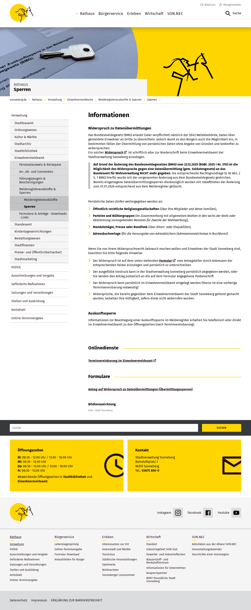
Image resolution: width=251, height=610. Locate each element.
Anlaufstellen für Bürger (70, 559)
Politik (16, 267)
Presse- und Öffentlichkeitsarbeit (38, 252)
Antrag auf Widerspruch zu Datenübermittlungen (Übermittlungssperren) (140, 389)
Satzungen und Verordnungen (32, 293)
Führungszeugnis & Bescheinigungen (32, 180)
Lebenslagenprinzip (67, 544)
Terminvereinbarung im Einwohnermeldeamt (120, 361)
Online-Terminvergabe (27, 318)
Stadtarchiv (23, 144)
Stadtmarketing (26, 259)
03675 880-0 (150, 470)
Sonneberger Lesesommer (118, 575)
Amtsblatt (18, 310)
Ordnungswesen (26, 130)
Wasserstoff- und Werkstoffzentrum (157, 561)
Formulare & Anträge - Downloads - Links (43, 215)
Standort (151, 544)
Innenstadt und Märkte (116, 549)
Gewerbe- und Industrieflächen (165, 554)
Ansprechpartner (156, 573)
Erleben (134, 13)
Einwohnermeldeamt (80, 99)
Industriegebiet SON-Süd (161, 549)
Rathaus (87, 13)
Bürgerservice (110, 13)
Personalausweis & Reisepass (40, 164)
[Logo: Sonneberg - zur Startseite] (21, 13)
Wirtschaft (154, 13)
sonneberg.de (18, 99)
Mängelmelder (232, 4)
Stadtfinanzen (24, 245)
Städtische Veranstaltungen (119, 559)
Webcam (210, 4)
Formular (165, 261)
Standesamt (23, 224)
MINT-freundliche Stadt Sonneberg (160, 580)
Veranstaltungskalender (207, 549)
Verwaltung (55, 99)
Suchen (221, 427)
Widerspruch (114, 152)
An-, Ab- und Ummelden (36, 172)
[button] (233, 13)
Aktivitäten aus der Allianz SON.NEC (214, 544)
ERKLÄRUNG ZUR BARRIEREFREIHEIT (76, 600)
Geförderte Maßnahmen (28, 284)
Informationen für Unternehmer (166, 568)
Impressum (39, 600)
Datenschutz (18, 600)
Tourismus (108, 554)
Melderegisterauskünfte (40, 200)
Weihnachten (110, 570)
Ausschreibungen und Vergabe (32, 275)
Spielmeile (108, 564)
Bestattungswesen (27, 238)
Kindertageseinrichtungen (33, 231)
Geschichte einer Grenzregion (210, 554)
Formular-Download (67, 554)
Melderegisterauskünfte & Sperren (120, 99)
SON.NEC (175, 13)
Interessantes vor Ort (115, 544)
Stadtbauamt (24, 123)
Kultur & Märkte (26, 137)
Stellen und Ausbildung (28, 301)
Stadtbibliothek (26, 151)
